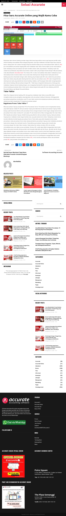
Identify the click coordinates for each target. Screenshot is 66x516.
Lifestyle (37, 277)
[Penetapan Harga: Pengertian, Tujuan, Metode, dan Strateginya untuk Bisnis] (8, 248)
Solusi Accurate (33, 4)
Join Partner (38, 423)
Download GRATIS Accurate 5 (42, 427)
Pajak (36, 285)
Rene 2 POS (38, 408)
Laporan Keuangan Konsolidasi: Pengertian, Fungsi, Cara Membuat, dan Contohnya (22, 237)
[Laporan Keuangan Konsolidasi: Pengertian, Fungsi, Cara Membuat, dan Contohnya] (8, 238)
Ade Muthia (7, 18)
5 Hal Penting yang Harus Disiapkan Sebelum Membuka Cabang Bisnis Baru (21, 256)
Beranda (37, 437)
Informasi (38, 273)
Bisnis (37, 268)
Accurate (37, 261)
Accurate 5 (37, 402)
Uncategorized (7, 12)
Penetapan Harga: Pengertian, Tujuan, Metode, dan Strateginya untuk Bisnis (21, 247)
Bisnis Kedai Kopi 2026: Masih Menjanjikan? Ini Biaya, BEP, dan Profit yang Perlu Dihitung (22, 227)
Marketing (38, 282)
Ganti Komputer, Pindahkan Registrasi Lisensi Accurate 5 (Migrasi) (51, 191)
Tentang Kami (15, 1)
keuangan (38, 275)
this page (25, 274)
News (36, 444)
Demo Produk (38, 421)
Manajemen (38, 280)
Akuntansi (38, 266)
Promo (36, 419)
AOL (61, 64)
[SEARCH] (60, 203)
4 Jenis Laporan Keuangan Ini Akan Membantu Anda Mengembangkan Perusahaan (33, 191)
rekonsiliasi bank (18, 73)
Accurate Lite (38, 406)
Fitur (36, 270)
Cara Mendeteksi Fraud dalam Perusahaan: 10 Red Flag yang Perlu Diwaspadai (21, 218)
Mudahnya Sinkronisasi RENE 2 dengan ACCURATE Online (11, 191)
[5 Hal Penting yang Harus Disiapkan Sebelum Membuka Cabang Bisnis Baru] (8, 257)
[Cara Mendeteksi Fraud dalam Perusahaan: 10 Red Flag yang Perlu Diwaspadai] (8, 219)
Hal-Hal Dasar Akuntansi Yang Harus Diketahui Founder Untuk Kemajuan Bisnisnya (15, 154)
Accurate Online (39, 263)
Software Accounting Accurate (52, 152)
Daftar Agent (29, 1)
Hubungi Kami (22, 1)
